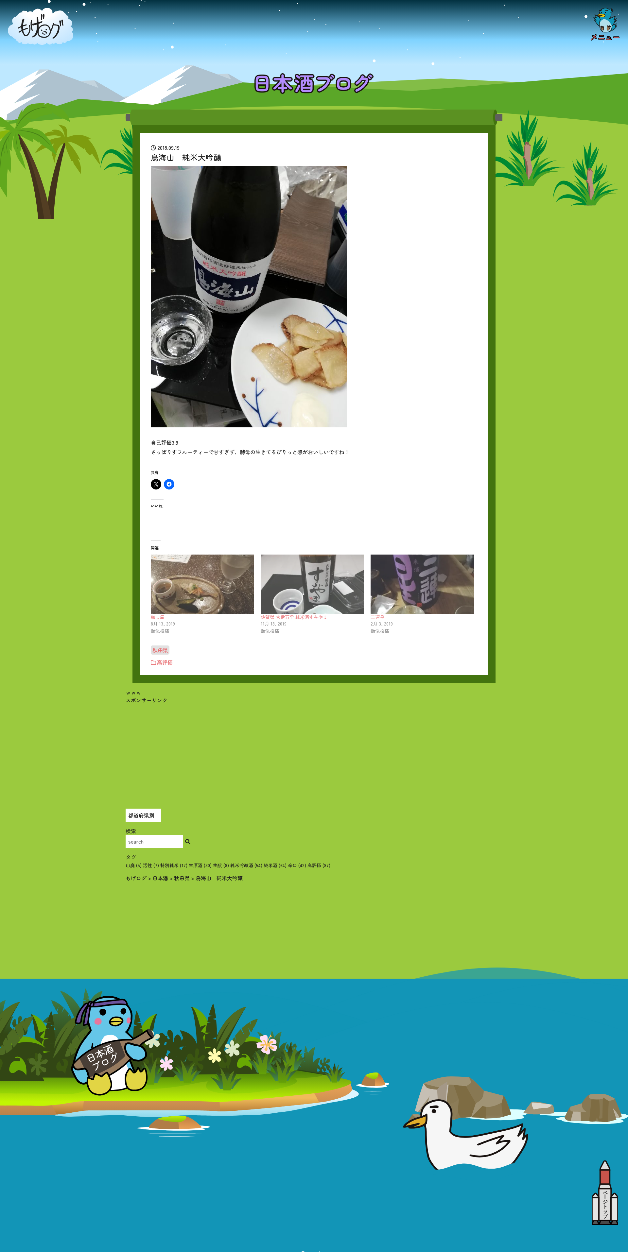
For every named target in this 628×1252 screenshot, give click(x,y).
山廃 (134, 865)
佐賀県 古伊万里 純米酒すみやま (294, 617)
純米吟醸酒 (246, 865)
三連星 (377, 617)
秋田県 (160, 650)
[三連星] (422, 584)
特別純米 (173, 865)
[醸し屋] (202, 584)
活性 (151, 865)
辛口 (297, 865)
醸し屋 (158, 617)
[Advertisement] (314, 750)
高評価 (165, 662)
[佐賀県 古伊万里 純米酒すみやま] (312, 584)
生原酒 (200, 865)
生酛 (221, 865)
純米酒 (275, 865)
